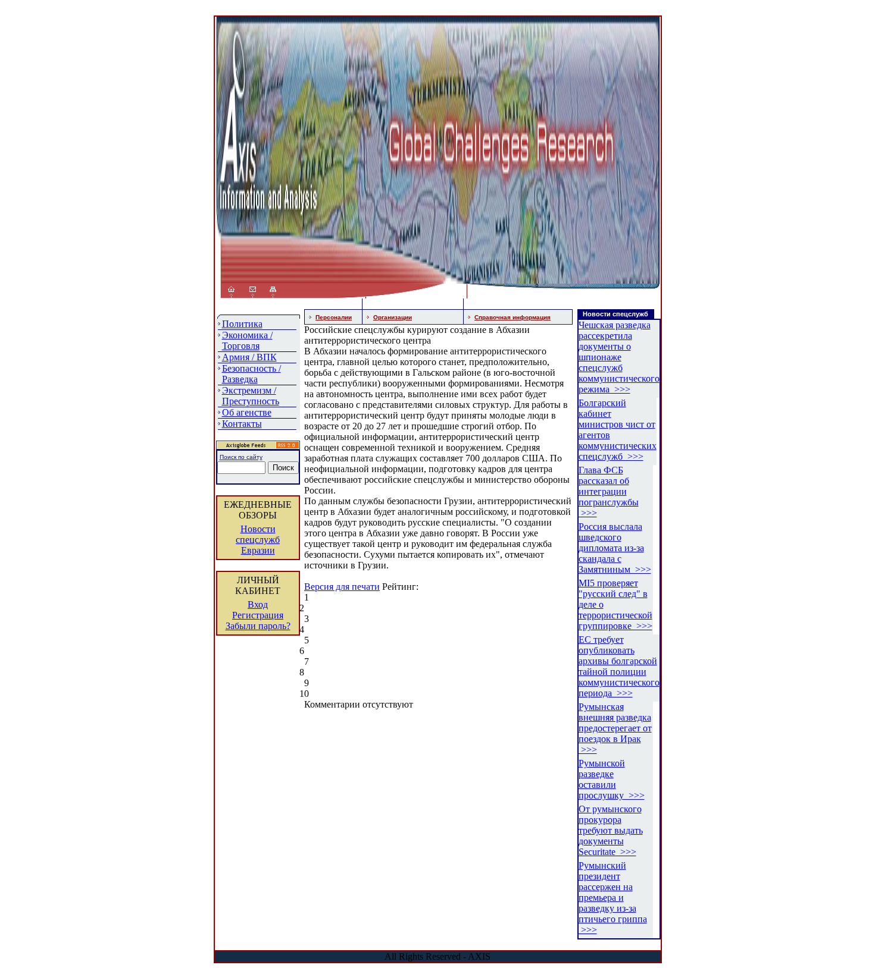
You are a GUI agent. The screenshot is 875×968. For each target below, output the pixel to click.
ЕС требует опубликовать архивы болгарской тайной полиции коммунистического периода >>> (619, 666)
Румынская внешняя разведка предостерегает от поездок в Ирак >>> (615, 728)
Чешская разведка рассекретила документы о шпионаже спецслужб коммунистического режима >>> (619, 357)
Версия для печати (342, 587)
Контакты (242, 424)
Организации (392, 317)
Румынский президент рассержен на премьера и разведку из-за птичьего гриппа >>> (613, 897)
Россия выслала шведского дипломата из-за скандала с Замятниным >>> (615, 547)
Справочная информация (512, 317)
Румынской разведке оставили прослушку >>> (612, 779)
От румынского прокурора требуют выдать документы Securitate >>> (611, 830)
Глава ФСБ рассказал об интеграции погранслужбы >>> (609, 491)
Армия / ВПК (249, 357)
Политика (242, 324)
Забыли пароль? (258, 626)
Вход (258, 604)
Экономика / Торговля (247, 340)
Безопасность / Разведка (251, 373)
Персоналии (333, 317)
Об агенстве (246, 412)
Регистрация (257, 615)
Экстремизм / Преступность (250, 395)
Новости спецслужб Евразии (258, 539)
